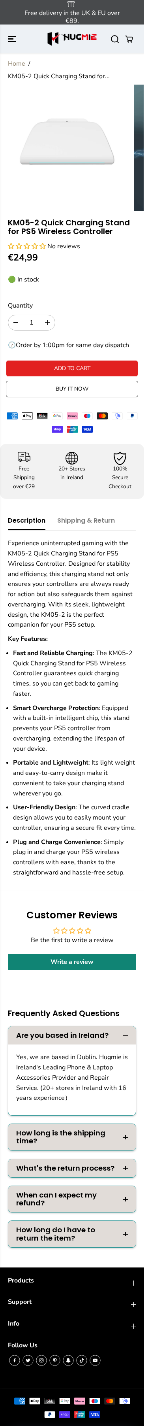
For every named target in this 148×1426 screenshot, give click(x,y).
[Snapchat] (68, 1360)
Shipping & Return (86, 520)
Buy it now (72, 389)
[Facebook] (14, 1360)
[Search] (115, 39)
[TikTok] (81, 1360)
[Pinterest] (55, 1360)
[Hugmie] (72, 39)
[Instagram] (41, 1360)
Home (16, 63)
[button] (12, 39)
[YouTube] (95, 1360)
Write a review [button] (72, 962)
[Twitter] (28, 1360)
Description (26, 520)
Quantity (20, 305)
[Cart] (129, 39)
